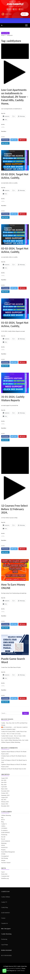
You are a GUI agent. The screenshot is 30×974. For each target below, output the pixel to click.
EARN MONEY (5, 832)
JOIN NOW (24, 14)
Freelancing (4, 834)
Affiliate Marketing (6, 815)
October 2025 (4, 793)
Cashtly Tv (4, 824)
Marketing (3, 843)
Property (3, 849)
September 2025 (5, 795)
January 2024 (4, 804)
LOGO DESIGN (5, 841)
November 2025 (5, 791)
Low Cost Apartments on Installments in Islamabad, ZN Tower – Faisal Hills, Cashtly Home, (14, 97)
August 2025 (4, 797)
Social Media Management (8, 852)
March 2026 (4, 789)
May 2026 (3, 784)
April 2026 (4, 786)
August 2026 (4, 778)
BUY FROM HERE (6, 955)
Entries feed (4, 874)
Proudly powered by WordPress (13, 968)
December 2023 (5, 806)
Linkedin (5, 143)
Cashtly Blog (4, 907)
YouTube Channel (5, 862)
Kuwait (3, 839)
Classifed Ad (4, 923)
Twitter (15, 139)
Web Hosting (4, 858)
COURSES (4, 828)
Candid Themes (20, 970)
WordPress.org (5, 878)
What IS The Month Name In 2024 (17, 768)
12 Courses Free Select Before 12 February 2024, (14, 509)
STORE (3, 854)
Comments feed (5, 876)
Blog (2, 821)
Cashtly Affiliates (5, 897)
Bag (2, 817)
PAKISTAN (4, 847)
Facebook (5, 139)
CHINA (3, 826)
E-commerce (4, 830)
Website (3, 860)
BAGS (3, 819)
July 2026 (3, 780)
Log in (3, 872)
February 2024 (5, 801)
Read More (3, 131)
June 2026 (3, 782)
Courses (3, 918)
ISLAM (3, 837)
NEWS (3, 845)
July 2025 (3, 799)
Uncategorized (5, 856)
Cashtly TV (4, 902)
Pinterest (23, 139)
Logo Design (4, 944)
